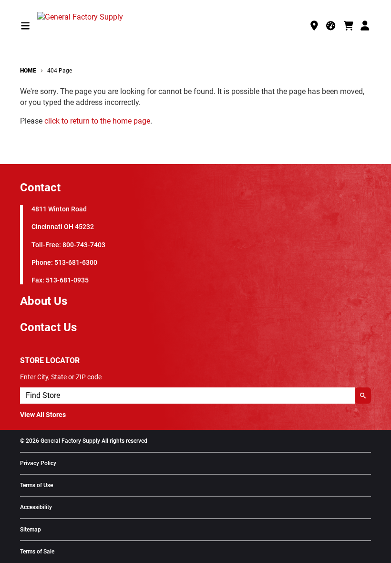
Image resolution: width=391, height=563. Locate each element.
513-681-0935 (67, 280)
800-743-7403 (83, 245)
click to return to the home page (97, 120)
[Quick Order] (331, 25)
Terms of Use (36, 485)
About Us (43, 301)
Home (28, 70)
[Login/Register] (365, 25)
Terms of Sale (37, 552)
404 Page (59, 70)
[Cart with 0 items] (348, 25)
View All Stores (43, 414)
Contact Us (48, 327)
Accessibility (36, 507)
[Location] (314, 25)
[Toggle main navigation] (25, 26)
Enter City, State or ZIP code (61, 377)
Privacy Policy (38, 463)
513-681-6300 (75, 263)
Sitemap (30, 530)
